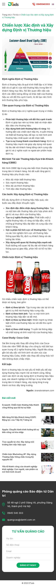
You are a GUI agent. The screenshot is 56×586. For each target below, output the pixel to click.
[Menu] (3, 4)
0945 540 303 (15, 513)
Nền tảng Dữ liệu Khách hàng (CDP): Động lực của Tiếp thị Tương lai (19, 418)
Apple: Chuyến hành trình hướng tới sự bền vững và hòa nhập (20, 430)
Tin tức (16, 15)
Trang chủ (6, 15)
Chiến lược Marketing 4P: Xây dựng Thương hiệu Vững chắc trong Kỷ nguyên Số (19, 457)
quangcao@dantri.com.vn (21, 519)
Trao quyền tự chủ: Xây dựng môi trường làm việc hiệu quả (18, 443)
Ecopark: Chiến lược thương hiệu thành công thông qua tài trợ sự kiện (20, 406)
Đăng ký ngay (28, 565)
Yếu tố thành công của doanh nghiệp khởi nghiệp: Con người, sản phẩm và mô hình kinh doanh (20, 469)
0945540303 (43, 4)
